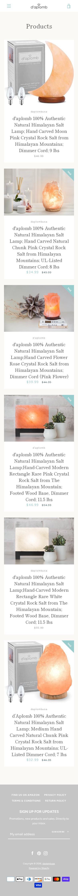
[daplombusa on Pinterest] (39, 853)
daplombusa (48, 863)
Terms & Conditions (26, 800)
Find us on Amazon (26, 795)
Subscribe (58, 831)
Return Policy (55, 800)
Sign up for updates (39, 811)
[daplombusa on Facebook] (32, 853)
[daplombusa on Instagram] (46, 853)
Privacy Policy (55, 795)
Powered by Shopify (39, 868)
